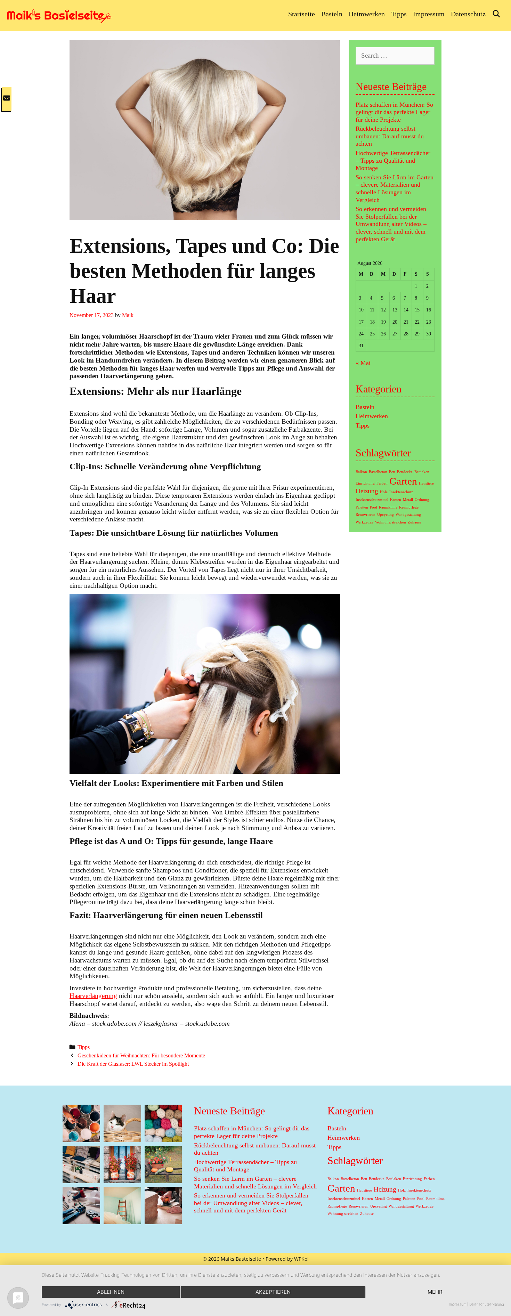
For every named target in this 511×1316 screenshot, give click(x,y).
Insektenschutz (401, 492)
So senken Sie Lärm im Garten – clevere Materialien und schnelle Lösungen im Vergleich (394, 188)
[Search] (496, 14)
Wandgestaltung (408, 515)
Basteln (331, 14)
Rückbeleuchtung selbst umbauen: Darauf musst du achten (390, 136)
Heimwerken (367, 14)
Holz (384, 492)
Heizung (367, 491)
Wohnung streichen (390, 522)
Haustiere (426, 483)
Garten (403, 481)
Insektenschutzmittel (372, 500)
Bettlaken (421, 472)
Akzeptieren (273, 1292)
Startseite (301, 14)
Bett (392, 472)
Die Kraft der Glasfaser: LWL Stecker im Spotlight (133, 1064)
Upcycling (385, 515)
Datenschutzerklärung (486, 1304)
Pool (373, 507)
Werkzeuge (364, 522)
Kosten (395, 500)
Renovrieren (365, 515)
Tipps (399, 14)
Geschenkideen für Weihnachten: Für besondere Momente (141, 1055)
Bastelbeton (378, 472)
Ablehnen (110, 1292)
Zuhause (414, 522)
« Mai (363, 362)
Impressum (429, 14)
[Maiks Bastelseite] (59, 14)
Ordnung (422, 500)
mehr (435, 1292)
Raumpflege (409, 507)
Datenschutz (468, 14)
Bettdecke (405, 472)
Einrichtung (365, 483)
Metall (408, 500)
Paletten (362, 507)
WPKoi (301, 1259)
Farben (382, 483)
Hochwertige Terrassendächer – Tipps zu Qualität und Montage (393, 160)
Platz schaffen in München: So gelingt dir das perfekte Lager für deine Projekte (394, 112)
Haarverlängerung (93, 995)
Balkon (361, 472)
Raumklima (388, 507)
